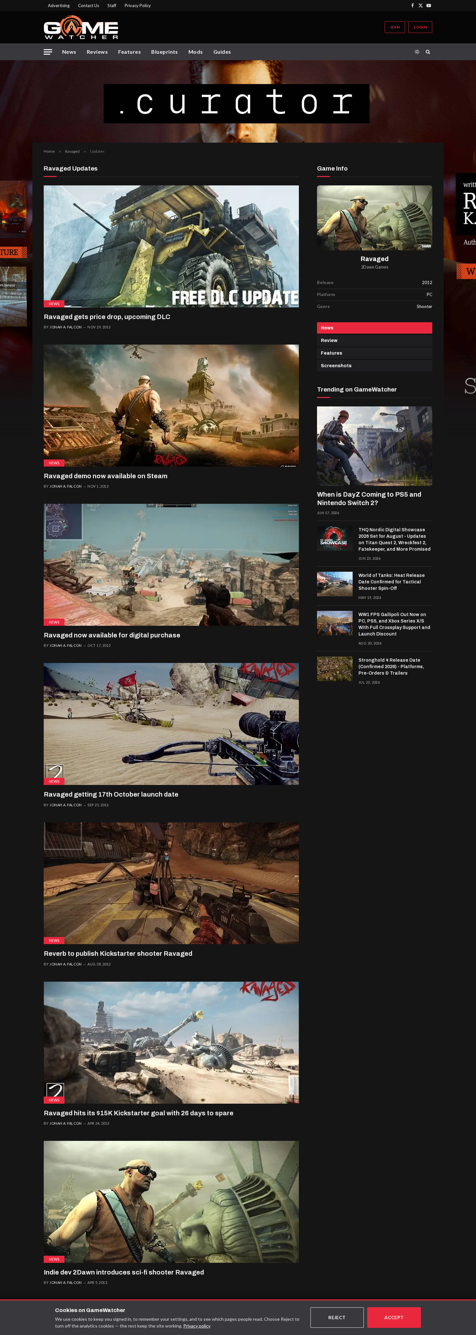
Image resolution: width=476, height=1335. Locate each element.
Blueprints (164, 52)
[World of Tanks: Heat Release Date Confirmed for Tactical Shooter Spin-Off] (335, 584)
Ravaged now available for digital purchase (112, 635)
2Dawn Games (374, 267)
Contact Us (88, 5)
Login (420, 27)
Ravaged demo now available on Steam (105, 476)
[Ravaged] (374, 217)
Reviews (97, 52)
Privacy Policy (138, 5)
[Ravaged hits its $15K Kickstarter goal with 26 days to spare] (171, 1043)
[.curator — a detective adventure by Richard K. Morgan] (238, 101)
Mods (195, 52)
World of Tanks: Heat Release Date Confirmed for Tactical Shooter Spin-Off (391, 582)
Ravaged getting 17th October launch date (111, 794)
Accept (394, 1317)
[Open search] (429, 52)
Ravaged (375, 259)
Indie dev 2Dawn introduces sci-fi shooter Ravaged (124, 1272)
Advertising (59, 5)
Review (329, 340)
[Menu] (48, 52)
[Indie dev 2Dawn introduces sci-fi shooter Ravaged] (171, 1202)
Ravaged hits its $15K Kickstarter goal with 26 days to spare (138, 1113)
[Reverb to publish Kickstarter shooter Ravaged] (171, 883)
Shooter (424, 306)
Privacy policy (196, 1326)
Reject (337, 1317)
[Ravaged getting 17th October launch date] (171, 724)
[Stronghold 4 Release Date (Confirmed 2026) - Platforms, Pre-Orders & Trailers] (335, 668)
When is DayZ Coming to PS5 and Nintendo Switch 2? (369, 498)
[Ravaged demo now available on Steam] (171, 406)
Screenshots (336, 365)
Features (129, 52)
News (69, 52)
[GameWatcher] (81, 27)
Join (395, 27)
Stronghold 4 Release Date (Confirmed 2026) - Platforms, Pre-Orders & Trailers (391, 667)
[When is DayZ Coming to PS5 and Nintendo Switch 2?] (374, 446)
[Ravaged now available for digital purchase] (171, 565)
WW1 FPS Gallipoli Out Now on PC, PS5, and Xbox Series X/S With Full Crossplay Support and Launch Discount (394, 624)
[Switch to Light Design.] (417, 51)
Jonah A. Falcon (66, 327)
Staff (112, 5)
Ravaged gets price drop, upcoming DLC (107, 316)
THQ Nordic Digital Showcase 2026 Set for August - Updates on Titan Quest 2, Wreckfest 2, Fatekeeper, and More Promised (394, 539)
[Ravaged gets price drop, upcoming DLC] (171, 246)
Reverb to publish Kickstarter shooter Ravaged (118, 953)
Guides (222, 52)
